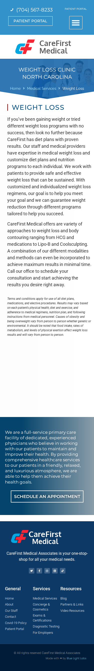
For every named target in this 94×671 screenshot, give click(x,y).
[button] (75, 22)
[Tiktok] (62, 571)
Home (15, 88)
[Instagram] (47, 571)
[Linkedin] (55, 571)
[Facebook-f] (39, 571)
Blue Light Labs (76, 658)
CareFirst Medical (55, 46)
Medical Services (41, 88)
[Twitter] (31, 571)
